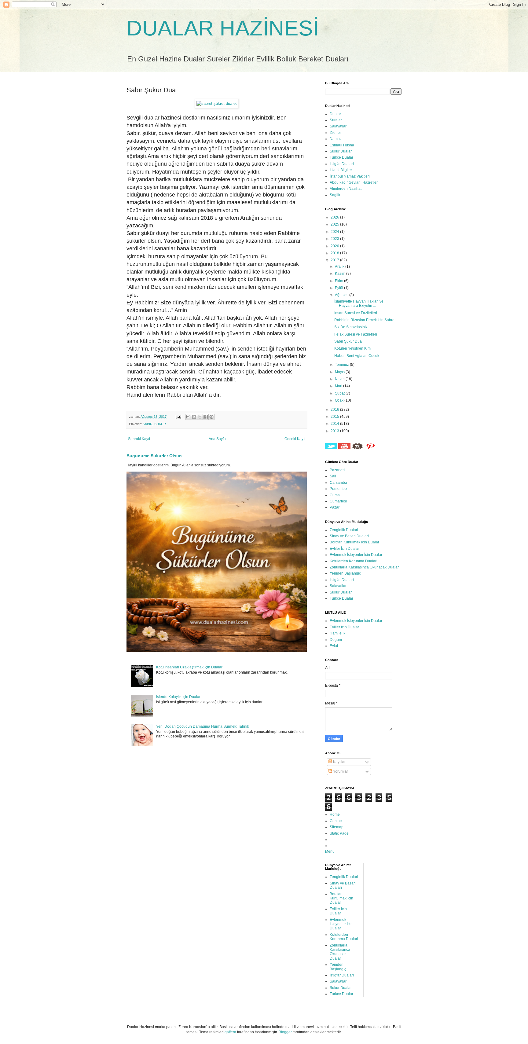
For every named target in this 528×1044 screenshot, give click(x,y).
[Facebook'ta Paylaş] (206, 417)
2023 (335, 239)
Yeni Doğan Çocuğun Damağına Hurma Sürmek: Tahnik (202, 726)
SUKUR (160, 424)
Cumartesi (338, 501)
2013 (335, 431)
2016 (335, 409)
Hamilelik (337, 633)
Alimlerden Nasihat (345, 188)
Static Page (339, 833)
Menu (330, 851)
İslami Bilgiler (341, 170)
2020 (335, 246)
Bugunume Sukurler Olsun (154, 455)
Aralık (340, 266)
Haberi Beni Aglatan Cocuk (356, 356)
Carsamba (338, 482)
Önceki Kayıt (294, 439)
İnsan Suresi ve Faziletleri (355, 313)
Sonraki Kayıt (139, 439)
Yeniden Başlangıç (345, 573)
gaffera (230, 1032)
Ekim (339, 281)
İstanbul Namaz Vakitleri (350, 176)
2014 (335, 423)
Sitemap (336, 827)
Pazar (334, 507)
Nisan (340, 379)
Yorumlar (340, 771)
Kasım (340, 273)
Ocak (339, 400)
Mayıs (340, 372)
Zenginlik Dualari (344, 530)
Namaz (336, 139)
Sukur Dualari (341, 151)
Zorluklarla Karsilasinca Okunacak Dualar (364, 567)
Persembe (338, 489)
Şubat (340, 393)
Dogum (336, 640)
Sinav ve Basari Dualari (349, 536)
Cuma (335, 495)
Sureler (336, 120)
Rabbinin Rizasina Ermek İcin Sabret (364, 320)
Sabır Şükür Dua (348, 341)
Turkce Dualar (341, 157)
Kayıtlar (339, 762)
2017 (335, 260)
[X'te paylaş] (200, 417)
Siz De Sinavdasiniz (351, 327)
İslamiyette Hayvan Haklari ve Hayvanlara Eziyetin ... (358, 303)
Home (335, 814)
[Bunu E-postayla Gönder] (188, 417)
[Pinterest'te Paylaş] (211, 417)
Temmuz (342, 364)
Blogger (285, 1032)
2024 (335, 232)
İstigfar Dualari (342, 164)
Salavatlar (338, 126)
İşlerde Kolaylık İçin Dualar (178, 697)
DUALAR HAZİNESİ (223, 28)
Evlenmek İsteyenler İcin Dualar (356, 555)
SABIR (147, 424)
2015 (335, 416)
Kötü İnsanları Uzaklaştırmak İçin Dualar (189, 667)
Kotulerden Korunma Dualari (353, 561)
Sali (333, 476)
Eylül (339, 288)
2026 (335, 217)
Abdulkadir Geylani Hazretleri (354, 182)
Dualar (335, 114)
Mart (339, 386)
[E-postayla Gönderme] (178, 416)
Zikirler (335, 132)
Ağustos (342, 295)
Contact (336, 821)
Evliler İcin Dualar (344, 548)
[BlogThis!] (194, 417)
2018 (335, 253)
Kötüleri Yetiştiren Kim (352, 348)
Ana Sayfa (217, 439)
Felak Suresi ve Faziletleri (355, 334)
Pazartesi (337, 470)
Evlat (334, 646)
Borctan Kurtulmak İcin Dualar (354, 542)
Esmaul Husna (342, 145)
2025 (335, 224)
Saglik (335, 195)
